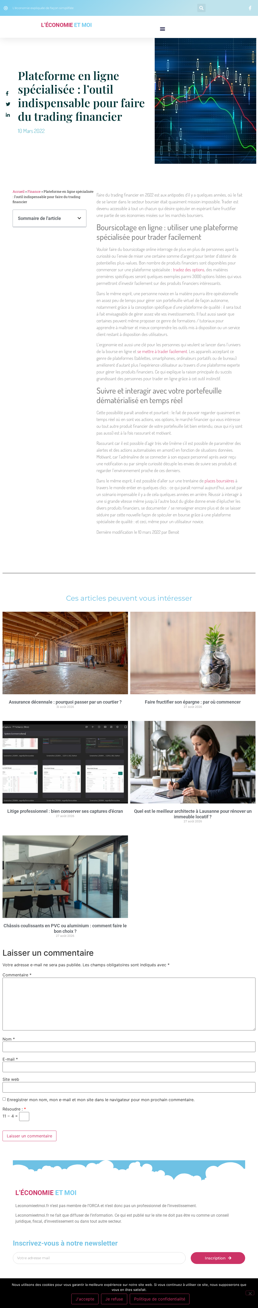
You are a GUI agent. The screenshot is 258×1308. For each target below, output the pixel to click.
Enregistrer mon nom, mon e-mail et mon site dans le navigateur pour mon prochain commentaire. (101, 1100)
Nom (9, 1039)
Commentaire (17, 975)
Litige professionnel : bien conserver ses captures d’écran (65, 811)
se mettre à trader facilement (162, 351)
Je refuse (114, 1298)
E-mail (10, 1059)
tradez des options (188, 269)
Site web (11, 1079)
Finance (34, 191)
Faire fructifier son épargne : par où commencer (193, 702)
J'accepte (85, 1298)
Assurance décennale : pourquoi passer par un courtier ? (65, 702)
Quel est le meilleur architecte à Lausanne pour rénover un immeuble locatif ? (193, 814)
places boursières (219, 480)
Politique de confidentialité (159, 1298)
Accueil (18, 191)
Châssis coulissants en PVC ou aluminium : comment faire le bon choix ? (65, 928)
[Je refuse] (250, 1293)
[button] (201, 8)
